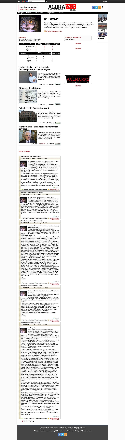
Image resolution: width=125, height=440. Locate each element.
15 (30, 421)
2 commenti (42, 143)
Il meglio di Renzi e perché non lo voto (32, 192)
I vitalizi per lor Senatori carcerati (34, 108)
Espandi (57, 187)
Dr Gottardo (50, 84)
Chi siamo (36, 431)
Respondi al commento (41, 189)
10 (27, 421)
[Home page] (62, 10)
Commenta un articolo (28, 189)
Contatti (43, 431)
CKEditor (82, 428)
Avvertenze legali (51, 431)
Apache (64, 428)
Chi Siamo (61, 12)
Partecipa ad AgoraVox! (28, 7)
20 (33, 421)
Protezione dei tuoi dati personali (66, 431)
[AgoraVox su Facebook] (93, 8)
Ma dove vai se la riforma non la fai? (31, 156)
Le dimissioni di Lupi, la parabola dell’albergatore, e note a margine (34, 68)
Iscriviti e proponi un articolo (27, 9)
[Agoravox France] (22, 1)
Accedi (105, 1)
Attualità (28, 12)
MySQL (77, 428)
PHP (73, 428)
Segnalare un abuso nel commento (54, 190)
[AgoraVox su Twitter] (96, 8)
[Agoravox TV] (26, 1)
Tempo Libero (51, 12)
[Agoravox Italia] (24, 1)
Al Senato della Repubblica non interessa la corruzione (38, 128)
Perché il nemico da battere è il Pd (30, 323)
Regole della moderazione (84, 431)
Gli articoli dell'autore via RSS (54, 31)
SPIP (60, 428)
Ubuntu (69, 428)
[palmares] (78, 83)
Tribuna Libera (39, 12)
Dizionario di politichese (30, 88)
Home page (21, 12)
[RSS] (99, 8)
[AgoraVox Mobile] (102, 8)
